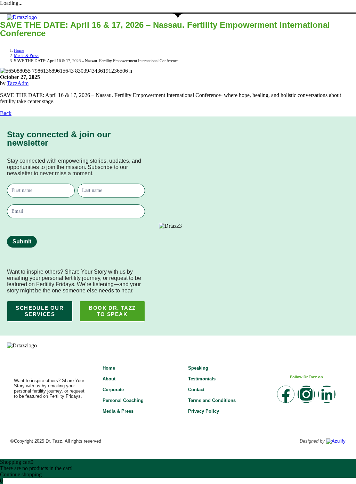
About (109, 378)
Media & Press (118, 411)
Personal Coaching (123, 400)
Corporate (113, 389)
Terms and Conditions (212, 400)
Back (5, 113)
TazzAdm (18, 83)
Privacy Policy (203, 411)
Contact (196, 389)
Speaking (198, 368)
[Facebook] (285, 394)
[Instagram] (306, 394)
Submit (22, 241)
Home (109, 368)
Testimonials (202, 378)
